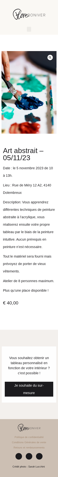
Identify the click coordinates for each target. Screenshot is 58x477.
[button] (29, 29)
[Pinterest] (39, 456)
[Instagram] (29, 456)
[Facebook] (18, 456)
